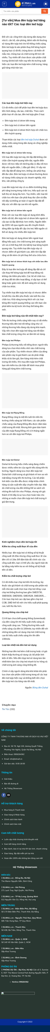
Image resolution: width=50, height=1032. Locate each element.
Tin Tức (5, 709)
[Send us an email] (8, 795)
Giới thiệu (8, 779)
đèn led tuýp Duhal (30, 139)
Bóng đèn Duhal (40, 687)
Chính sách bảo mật (12, 824)
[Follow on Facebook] (3, 795)
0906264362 (19, 754)
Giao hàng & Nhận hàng (14, 815)
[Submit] (44, 11)
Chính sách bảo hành (13, 819)
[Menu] (4, 4)
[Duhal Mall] (25, 4)
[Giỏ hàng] (45, 4)
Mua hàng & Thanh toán (14, 810)
